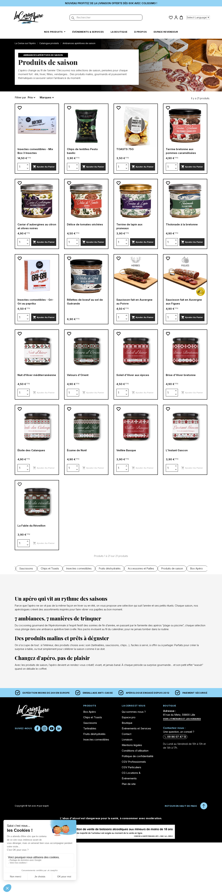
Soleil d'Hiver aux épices (132, 375)
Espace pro (128, 717)
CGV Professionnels (134, 761)
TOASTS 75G (125, 149)
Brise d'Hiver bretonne (181, 375)
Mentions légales (132, 745)
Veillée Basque (126, 450)
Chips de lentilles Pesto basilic (82, 151)
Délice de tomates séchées (85, 224)
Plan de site (129, 784)
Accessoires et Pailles (141, 568)
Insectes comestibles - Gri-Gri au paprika (35, 301)
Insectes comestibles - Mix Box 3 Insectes (35, 151)
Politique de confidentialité (137, 756)
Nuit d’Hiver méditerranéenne (37, 375)
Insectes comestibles (79, 568)
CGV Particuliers (131, 767)
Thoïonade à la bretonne (182, 224)
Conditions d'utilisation (135, 750)
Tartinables (89, 728)
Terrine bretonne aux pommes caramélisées (181, 151)
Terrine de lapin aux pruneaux (129, 226)
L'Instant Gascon (177, 450)
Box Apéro (196, 568)
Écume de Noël (77, 450)
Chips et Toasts (50, 568)
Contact (126, 734)
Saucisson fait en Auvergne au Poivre (134, 301)
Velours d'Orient (77, 375)
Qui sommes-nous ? (134, 711)
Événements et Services (136, 728)
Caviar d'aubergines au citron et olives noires (37, 226)
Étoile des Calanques (31, 450)
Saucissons (26, 568)
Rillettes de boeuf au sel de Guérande (85, 301)
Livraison (127, 739)
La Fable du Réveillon (31, 525)
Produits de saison (172, 568)
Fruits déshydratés (110, 568)
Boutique (127, 722)
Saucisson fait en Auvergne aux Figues (184, 301)
